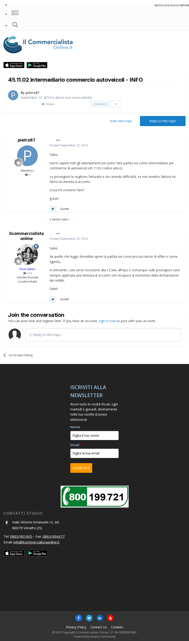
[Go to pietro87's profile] (13, 95)
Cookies (117, 627)
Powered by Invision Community (94, 636)
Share (49, 104)
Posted (69, 145)
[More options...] (57, 140)
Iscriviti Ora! (81, 468)
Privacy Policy (76, 627)
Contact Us (98, 627)
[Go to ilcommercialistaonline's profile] (27, 254)
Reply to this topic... (47, 334)
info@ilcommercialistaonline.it (36, 542)
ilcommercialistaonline (26, 236)
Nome (75, 427)
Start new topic (121, 121)
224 (29, 273)
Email (75, 445)
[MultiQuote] (53, 209)
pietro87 (32, 92)
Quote (64, 209)
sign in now (107, 321)
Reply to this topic (162, 121)
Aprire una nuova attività (73, 97)
